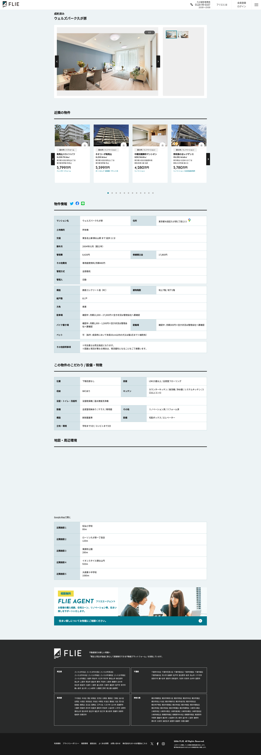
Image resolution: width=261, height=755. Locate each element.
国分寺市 (85, 711)
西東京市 (83, 714)
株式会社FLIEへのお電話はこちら (135, 743)
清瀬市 (115, 711)
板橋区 (76, 705)
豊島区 (112, 701)
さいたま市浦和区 (106, 675)
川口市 (100, 678)
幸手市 (123, 685)
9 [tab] (140, 193)
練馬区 (82, 705)
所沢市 (105, 678)
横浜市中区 (187, 698)
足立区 (88, 705)
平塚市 (153, 718)
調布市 (99, 708)
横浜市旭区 (176, 705)
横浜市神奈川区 (167, 698)
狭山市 (76, 682)
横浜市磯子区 (170, 701)
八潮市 (93, 685)
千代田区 (77, 698)
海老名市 (166, 721)
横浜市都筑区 (184, 708)
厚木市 (153, 721)
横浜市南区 (196, 698)
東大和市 (109, 711)
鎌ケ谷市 (162, 678)
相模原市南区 (189, 714)
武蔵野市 (120, 705)
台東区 (104, 698)
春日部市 (119, 678)
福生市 (96, 711)
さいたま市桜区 (94, 675)
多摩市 (120, 711)
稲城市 (76, 714)
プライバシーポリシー (71, 743)
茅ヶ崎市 (178, 718)
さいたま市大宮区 (93, 672)
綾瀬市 (177, 721)
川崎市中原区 (165, 711)
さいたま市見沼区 (106, 672)
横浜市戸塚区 (156, 705)
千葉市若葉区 (189, 672)
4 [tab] (120, 193)
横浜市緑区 (185, 705)
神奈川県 (137, 698)
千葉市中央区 (156, 672)
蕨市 (98, 682)
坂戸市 (117, 685)
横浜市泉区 (164, 708)
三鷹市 (76, 708)
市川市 (164, 675)
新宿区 (93, 698)
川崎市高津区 (176, 711)
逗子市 (185, 718)
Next (158, 61)
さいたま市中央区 (81, 675)
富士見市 (100, 685)
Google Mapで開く (62, 517)
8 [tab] (136, 193)
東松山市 (112, 678)
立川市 (113, 705)
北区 (116, 701)
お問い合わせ (115, 743)
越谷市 (93, 682)
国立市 (91, 711)
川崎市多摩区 (186, 711)
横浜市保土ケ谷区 (157, 701)
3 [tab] (116, 193)
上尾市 (82, 682)
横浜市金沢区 (180, 701)
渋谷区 (95, 701)
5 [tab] (124, 193)
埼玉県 (59, 671)
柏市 (187, 675)
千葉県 (136, 671)
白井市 (192, 678)
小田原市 (171, 718)
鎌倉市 (159, 718)
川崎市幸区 (155, 711)
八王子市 (107, 705)
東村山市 (77, 711)
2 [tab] (112, 193)
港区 (89, 698)
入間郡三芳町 (101, 688)
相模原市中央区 (178, 714)
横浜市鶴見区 (156, 698)
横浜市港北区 (191, 701)
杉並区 (106, 701)
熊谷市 (94, 678)
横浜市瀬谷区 (195, 705)
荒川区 (121, 701)
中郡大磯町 (185, 721)
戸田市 (103, 682)
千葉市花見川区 (167, 672)
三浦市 (190, 718)
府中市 (88, 708)
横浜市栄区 (155, 708)
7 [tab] (132, 193)
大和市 (159, 721)
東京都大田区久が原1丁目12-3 (173, 221)
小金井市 (111, 708)
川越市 (89, 678)
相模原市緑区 (167, 714)
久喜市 (88, 685)
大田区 (82, 701)
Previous (57, 61)
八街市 (181, 678)
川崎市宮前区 (196, 711)
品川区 (121, 698)
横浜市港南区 (167, 705)
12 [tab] (153, 193)
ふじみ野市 (91, 688)
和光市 (76, 685)
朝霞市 (114, 682)
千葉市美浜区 (156, 675)
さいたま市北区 (80, 672)
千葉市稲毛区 (179, 672)
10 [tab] (144, 193)
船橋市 (169, 675)
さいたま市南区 (119, 675)
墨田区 (110, 698)
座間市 (172, 721)
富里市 (197, 678)
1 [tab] (108, 193)
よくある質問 (103, 743)
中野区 (100, 701)
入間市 (108, 682)
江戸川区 (100, 705)
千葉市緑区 (199, 672)
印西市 (186, 678)
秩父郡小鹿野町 (112, 688)
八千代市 (198, 675)
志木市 (119, 682)
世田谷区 (89, 701)
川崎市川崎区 (195, 708)
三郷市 (106, 685)
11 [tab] (149, 193)
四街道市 (174, 678)
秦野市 (196, 718)
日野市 (123, 708)
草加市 (88, 682)
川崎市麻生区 (156, 714)
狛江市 (102, 711)
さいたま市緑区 (80, 678)
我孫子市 (154, 678)
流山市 (192, 675)
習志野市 (182, 675)
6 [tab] (128, 193)
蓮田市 (112, 685)
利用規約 (57, 743)
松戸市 (175, 675)
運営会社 (93, 743)
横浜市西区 (178, 698)
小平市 (117, 708)
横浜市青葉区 (174, 708)
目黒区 (76, 701)
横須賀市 (198, 714)
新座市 (82, 685)
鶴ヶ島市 (77, 688)
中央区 (84, 698)
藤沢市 (165, 718)
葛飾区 (93, 705)
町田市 (104, 708)
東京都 (59, 698)
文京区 (99, 698)
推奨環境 (84, 743)
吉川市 (84, 688)
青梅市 (82, 708)
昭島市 (93, 708)
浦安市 (168, 678)
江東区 (116, 698)
